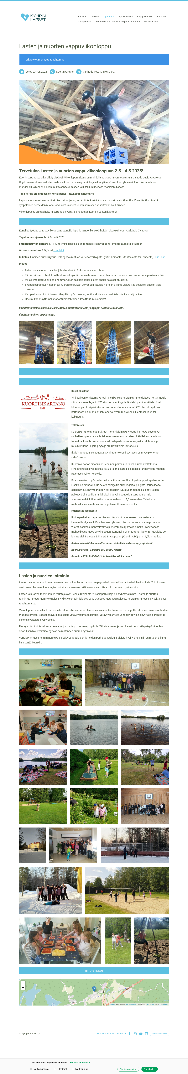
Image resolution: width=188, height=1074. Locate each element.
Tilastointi (62, 1069)
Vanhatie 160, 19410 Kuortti (99, 71)
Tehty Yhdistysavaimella (159, 1033)
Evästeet (121, 1033)
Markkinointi (81, 1069)
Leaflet (112, 1004)
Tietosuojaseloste (106, 1033)
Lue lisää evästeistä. (79, 1062)
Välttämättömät (41, 1069)
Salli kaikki (149, 1069)
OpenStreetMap (130, 1004)
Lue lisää (58, 250)
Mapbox (165, 1004)
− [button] (23, 987)
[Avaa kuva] (36, 342)
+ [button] (23, 983)
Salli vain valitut (128, 1069)
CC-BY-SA (150, 1004)
